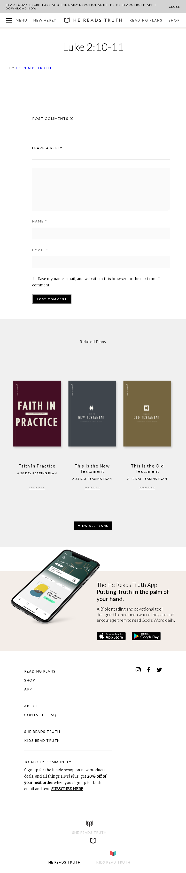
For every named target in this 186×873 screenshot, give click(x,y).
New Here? (44, 20)
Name (39, 221)
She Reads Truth (42, 731)
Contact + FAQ (40, 715)
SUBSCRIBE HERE (67, 789)
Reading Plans (146, 20)
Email (40, 250)
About (31, 706)
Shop (174, 20)
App (28, 689)
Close (174, 6)
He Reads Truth (33, 68)
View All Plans (93, 526)
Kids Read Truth (42, 740)
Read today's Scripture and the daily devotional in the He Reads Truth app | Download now (81, 6)
